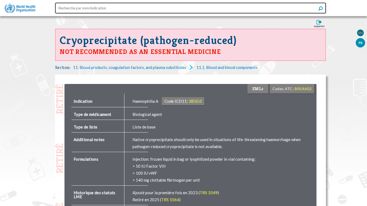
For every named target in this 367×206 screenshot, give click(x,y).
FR (360, 43)
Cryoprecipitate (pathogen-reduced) (148, 40)
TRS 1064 (170, 199)
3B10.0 (195, 101)
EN (360, 33)
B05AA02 (303, 88)
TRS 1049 (209, 192)
